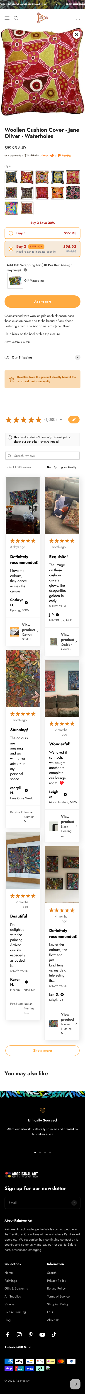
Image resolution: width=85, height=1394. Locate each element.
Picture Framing (15, 1312)
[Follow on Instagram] (19, 1335)
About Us (53, 1320)
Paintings (11, 1280)
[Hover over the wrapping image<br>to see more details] (25, 270)
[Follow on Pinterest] (31, 1335)
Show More (58, 606)
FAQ (50, 1312)
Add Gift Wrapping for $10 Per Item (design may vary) (39, 267)
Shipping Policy (57, 1304)
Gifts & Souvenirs (16, 1288)
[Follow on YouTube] (42, 1335)
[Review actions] (34, 540)
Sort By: (52, 467)
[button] (61, 419)
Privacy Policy (56, 1280)
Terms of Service (58, 1296)
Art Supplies (13, 1296)
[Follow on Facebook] (8, 1335)
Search (51, 1272)
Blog (8, 1320)
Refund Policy (56, 1288)
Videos (9, 1304)
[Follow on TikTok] (54, 1335)
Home (9, 1272)
